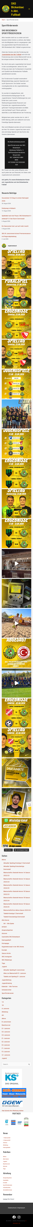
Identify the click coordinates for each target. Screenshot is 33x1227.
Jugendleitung (6, 980)
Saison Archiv (6, 953)
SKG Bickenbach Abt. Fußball (17, 8)
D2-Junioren (6, 1032)
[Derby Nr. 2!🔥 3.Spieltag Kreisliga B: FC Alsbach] (16, 503)
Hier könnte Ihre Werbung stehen (12, 1110)
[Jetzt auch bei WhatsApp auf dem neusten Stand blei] (16, 832)
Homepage (5, 943)
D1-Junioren (6, 1028)
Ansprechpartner (7, 930)
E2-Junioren (6, 1042)
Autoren (4, 933)
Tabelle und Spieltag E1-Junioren (14, 976)
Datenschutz (12, 1208)
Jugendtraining (7, 983)
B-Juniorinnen (6, 1022)
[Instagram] (19, 1217)
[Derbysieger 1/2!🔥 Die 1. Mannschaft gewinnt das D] (16, 533)
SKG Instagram (7, 956)
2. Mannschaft (6, 1140)
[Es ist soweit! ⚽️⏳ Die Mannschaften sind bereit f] (16, 742)
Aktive (4, 859)
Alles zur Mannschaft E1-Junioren (15, 973)
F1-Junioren (6, 1048)
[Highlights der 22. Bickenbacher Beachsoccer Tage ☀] (16, 623)
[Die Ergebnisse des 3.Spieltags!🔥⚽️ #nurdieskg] (16, 473)
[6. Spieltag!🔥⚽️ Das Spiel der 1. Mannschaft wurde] (16, 264)
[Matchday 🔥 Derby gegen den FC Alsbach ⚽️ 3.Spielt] (16, 593)
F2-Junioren (6, 1051)
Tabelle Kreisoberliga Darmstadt (14, 917)
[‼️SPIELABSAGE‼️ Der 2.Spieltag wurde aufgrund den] (16, 653)
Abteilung (5, 1012)
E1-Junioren (6, 1038)
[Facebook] (14, 1217)
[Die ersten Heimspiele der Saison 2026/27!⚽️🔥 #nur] (16, 354)
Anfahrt (4, 927)
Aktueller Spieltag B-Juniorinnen (14, 970)
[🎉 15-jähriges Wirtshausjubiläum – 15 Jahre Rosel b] (16, 563)
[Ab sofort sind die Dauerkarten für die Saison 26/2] (16, 772)
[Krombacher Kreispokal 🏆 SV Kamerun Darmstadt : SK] (16, 294)
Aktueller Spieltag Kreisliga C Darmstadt (17, 863)
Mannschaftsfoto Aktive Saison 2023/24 (17, 910)
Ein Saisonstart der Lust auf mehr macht (15, 226)
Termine (5, 1142)
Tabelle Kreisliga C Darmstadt (13, 913)
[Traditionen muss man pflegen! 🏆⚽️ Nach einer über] (16, 413)
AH (3, 1015)
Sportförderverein (8, 993)
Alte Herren (5, 920)
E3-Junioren (6, 1045)
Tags (3, 963)
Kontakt (4, 950)
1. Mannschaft (6, 1137)
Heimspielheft (6, 940)
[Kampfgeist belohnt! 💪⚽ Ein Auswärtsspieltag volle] (16, 712)
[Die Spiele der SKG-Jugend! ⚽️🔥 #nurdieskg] (16, 384)
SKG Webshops (7, 960)
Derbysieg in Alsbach (8, 208)
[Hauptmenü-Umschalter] (29, 9)
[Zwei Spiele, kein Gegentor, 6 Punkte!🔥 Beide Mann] (16, 324)
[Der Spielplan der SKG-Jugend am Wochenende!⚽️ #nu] (16, 443)
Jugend (4, 966)
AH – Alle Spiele (9, 923)
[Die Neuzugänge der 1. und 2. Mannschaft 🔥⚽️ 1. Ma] (16, 802)
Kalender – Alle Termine (9, 986)
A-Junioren (5, 1008)
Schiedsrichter (6, 990)
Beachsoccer (6, 1025)
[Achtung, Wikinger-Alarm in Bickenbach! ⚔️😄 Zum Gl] (16, 683)
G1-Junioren (6, 1055)
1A (3, 1002)
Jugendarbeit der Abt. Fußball (11, 54)
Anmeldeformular (7, 1190)
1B (3, 1005)
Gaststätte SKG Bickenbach (11, 937)
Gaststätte (5, 1180)
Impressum (21, 1208)
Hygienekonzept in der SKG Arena (13, 947)
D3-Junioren (6, 1035)
